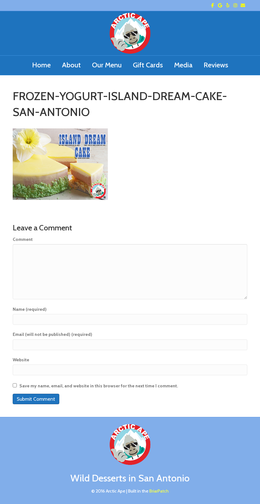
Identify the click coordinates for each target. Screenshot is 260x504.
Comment (23, 239)
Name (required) (30, 309)
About (71, 65)
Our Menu (107, 65)
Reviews (216, 65)
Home (41, 65)
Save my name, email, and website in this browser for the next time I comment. (98, 386)
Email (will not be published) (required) (52, 334)
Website (21, 360)
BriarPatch (159, 491)
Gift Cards (148, 65)
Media (183, 65)
